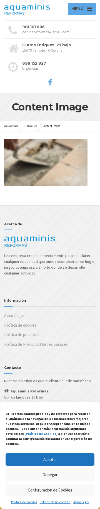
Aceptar (50, 459)
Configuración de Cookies (50, 490)
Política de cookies (24, 502)
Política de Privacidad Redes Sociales (36, 344)
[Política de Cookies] (41, 434)
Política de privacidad (55, 502)
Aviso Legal (81, 502)
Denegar (50, 474)
